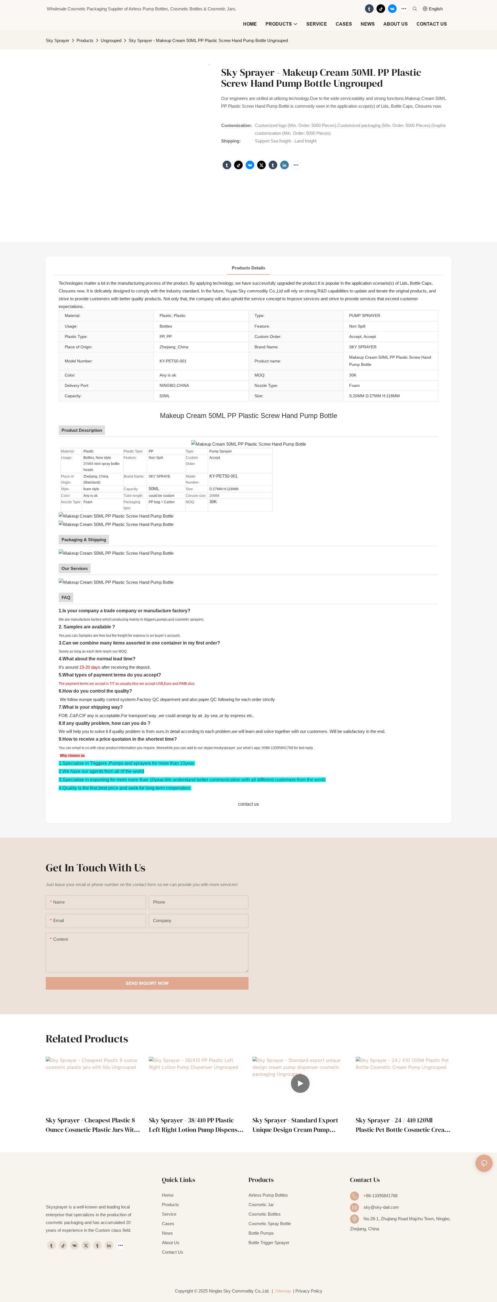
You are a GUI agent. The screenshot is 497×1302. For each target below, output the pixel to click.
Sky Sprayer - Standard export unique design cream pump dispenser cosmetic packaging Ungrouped (296, 1125)
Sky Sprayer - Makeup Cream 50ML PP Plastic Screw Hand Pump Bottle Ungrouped (208, 40)
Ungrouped (111, 40)
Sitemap (282, 1290)
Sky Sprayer (57, 40)
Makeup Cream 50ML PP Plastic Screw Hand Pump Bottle (248, 415)
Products (85, 40)
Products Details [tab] (248, 267)
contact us (248, 804)
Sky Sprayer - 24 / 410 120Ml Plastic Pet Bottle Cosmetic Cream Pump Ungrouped (403, 1125)
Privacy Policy (308, 1290)
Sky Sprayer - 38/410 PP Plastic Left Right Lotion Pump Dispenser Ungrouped (196, 1125)
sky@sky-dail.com (381, 1207)
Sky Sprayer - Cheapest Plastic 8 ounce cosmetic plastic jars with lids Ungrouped (92, 1125)
